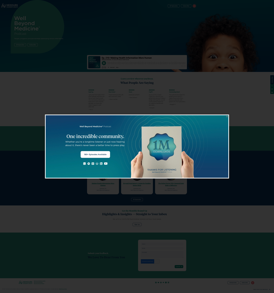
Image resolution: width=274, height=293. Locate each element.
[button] (227, 116)
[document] (137, 146)
